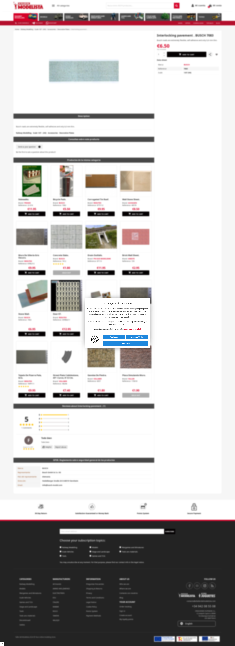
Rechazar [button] (114, 337)
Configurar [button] (125, 344)
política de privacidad (132, 329)
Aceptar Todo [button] (137, 337)
